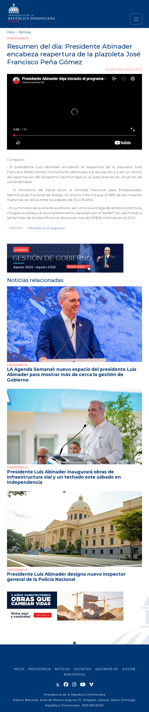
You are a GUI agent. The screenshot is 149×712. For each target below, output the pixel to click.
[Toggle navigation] (136, 19)
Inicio (11, 32)
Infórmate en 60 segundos (46, 228)
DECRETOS (82, 669)
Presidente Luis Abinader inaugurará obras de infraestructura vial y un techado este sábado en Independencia (64, 477)
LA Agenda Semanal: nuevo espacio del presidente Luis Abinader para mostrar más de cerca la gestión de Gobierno (71, 374)
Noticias (25, 32)
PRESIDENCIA (39, 669)
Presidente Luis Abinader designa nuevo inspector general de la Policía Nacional (66, 576)
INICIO (19, 669)
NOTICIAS (62, 669)
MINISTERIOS (74, 674)
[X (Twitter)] (58, 684)
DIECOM (15, 228)
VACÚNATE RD (106, 669)
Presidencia (18, 38)
